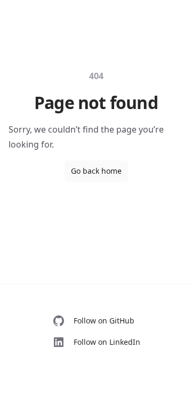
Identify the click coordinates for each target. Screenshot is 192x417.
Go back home (96, 171)
